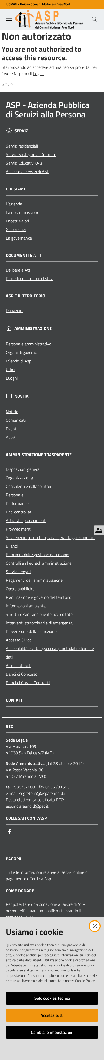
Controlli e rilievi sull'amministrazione (38, 563)
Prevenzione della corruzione (31, 631)
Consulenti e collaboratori (28, 486)
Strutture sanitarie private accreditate (39, 614)
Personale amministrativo (28, 344)
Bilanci (12, 546)
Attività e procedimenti (26, 520)
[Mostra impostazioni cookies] (99, 530)
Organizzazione (19, 478)
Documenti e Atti (23, 255)
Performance (17, 503)
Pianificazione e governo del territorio (38, 597)
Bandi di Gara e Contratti (28, 682)
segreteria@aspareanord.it (42, 793)
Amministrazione (33, 328)
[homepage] (50, 19)
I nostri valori (17, 221)
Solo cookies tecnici (52, 998)
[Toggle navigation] (9, 18)
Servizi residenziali (22, 146)
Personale (14, 495)
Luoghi (12, 378)
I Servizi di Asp (18, 361)
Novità (21, 396)
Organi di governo (21, 352)
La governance (19, 238)
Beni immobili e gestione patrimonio (37, 554)
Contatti (15, 700)
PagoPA (13, 858)
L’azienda (14, 204)
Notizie (12, 411)
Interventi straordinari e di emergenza (39, 623)
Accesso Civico (18, 640)
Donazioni (14, 310)
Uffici (10, 369)
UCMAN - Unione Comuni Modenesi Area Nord (38, 4)
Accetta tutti (52, 1015)
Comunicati (16, 420)
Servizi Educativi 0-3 (24, 163)
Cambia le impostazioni (52, 1032)
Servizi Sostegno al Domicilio (31, 154)
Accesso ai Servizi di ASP (27, 171)
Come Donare (20, 890)
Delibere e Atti (18, 270)
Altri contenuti (18, 665)
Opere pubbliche (20, 588)
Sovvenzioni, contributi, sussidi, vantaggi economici (50, 537)
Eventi (11, 428)
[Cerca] (94, 19)
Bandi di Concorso (21, 674)
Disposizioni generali (23, 469)
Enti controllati (19, 512)
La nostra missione (22, 212)
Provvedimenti (18, 529)
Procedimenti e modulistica (29, 278)
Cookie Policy (85, 980)
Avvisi (11, 437)
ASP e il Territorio (25, 295)
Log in (38, 73)
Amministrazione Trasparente (39, 454)
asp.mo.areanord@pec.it (27, 806)
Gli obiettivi (16, 229)
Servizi (22, 130)
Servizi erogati (18, 571)
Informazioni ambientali (26, 606)
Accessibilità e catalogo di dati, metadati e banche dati (50, 652)
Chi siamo (16, 189)
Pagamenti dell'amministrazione (34, 580)
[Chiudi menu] (85, 10)
